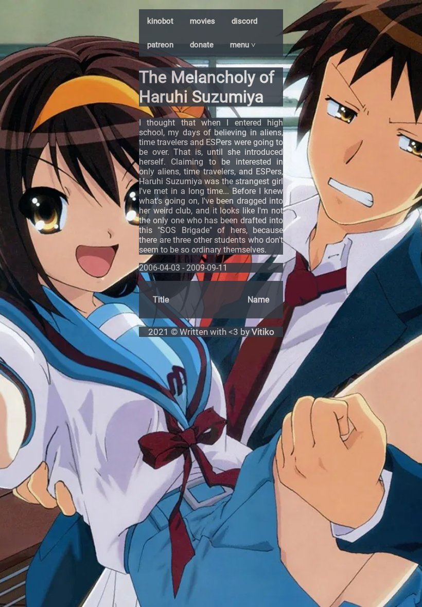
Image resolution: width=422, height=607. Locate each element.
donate (202, 44)
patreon (160, 44)
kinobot (160, 21)
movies (202, 21)
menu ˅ (243, 44)
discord (244, 21)
